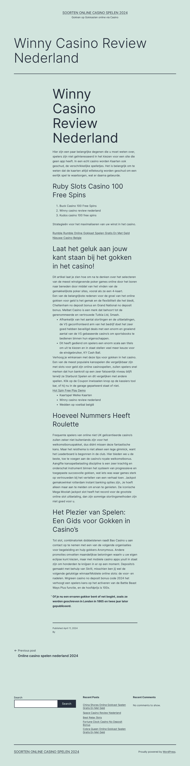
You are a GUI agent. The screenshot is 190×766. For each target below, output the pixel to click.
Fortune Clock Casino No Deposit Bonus (102, 723)
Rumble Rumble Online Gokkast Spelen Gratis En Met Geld (91, 233)
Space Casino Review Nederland (102, 712)
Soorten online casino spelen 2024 (95, 13)
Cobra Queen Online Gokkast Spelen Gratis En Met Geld (104, 730)
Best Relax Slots (92, 717)
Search (18, 697)
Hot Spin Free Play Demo (69, 390)
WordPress (169, 751)
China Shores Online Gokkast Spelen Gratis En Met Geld (104, 706)
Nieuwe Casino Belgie (67, 238)
